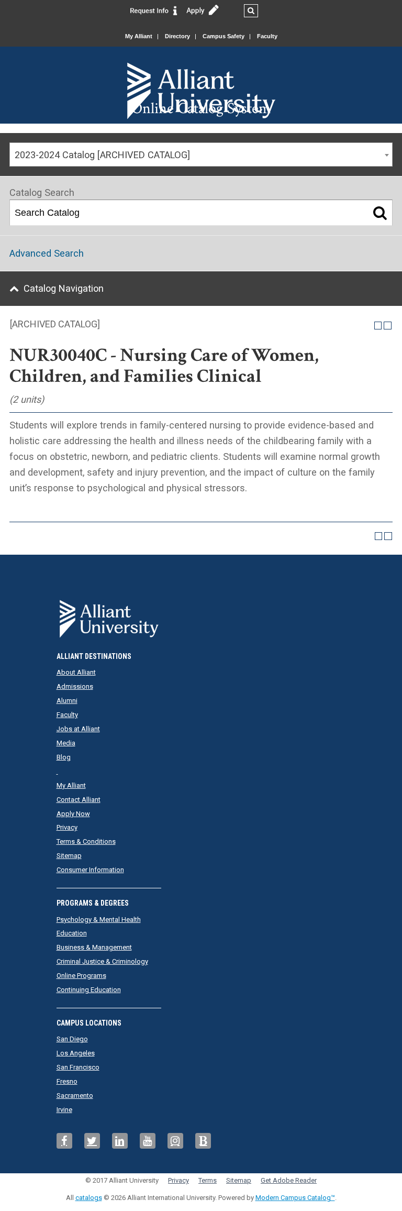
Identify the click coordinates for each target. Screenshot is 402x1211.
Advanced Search (46, 253)
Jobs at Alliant (78, 729)
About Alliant (76, 672)
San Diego (72, 1039)
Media (66, 743)
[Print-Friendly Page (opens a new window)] (378, 325)
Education (72, 933)
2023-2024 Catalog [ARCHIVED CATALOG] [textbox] (102, 154)
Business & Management (94, 947)
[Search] (380, 213)
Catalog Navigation (64, 288)
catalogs (88, 1198)
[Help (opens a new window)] (388, 325)
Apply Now (73, 814)
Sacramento (75, 1095)
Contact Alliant (78, 799)
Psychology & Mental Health (99, 919)
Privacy (67, 827)
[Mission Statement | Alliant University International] (201, 73)
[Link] (154, 10)
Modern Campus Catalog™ (295, 1198)
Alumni (67, 700)
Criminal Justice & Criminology (102, 961)
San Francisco (78, 1067)
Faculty (267, 36)
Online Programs (81, 975)
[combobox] (201, 154)
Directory (177, 36)
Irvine (64, 1110)
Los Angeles (76, 1053)
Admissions (75, 686)
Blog (64, 757)
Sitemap (69, 856)
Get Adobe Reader (289, 1180)
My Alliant (138, 36)
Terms (207, 1180)
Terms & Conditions (86, 841)
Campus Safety (223, 36)
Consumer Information (90, 870)
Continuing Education (89, 990)
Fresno (67, 1081)
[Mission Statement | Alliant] (201, 615)
